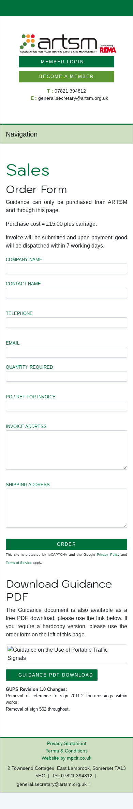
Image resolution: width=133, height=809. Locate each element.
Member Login (64, 61)
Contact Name (23, 283)
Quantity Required (29, 367)
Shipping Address (28, 484)
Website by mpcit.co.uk (66, 758)
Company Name (24, 259)
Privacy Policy (108, 554)
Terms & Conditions (67, 751)
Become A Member (66, 76)
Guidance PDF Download (53, 675)
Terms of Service (19, 563)
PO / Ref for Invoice (31, 396)
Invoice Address (26, 426)
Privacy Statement (66, 743)
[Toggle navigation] (120, 134)
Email (12, 343)
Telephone (19, 313)
